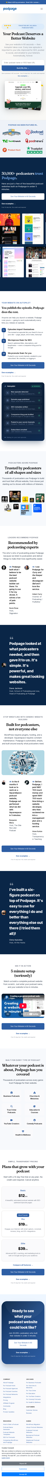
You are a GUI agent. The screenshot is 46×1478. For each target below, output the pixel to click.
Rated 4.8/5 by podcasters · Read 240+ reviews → (23, 2)
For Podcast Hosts (9, 1385)
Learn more (6, 1458)
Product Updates (8, 1412)
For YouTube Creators (33, 1396)
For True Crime (31, 1390)
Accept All (23, 1474)
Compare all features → (23, 1265)
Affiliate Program (8, 1403)
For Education (30, 1393)
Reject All (23, 1463)
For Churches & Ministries (31, 1386)
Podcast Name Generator (8, 1428)
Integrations (7, 1397)
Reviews (29, 1413)
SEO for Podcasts (9, 1437)
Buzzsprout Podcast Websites (32, 1436)
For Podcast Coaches (10, 1391)
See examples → (23, 76)
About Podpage (8, 1382)
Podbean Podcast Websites (32, 1431)
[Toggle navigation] (42, 8)
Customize (23, 1469)
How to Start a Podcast (11, 1424)
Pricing (5, 1400)
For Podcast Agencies (10, 1388)
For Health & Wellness (33, 1402)
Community (6, 1406)
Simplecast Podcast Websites (32, 1441)
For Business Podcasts (33, 1382)
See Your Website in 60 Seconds (23, 196)
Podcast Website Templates (8, 1433)
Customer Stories (32, 1410)
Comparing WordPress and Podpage (10, 1441)
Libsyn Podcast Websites (34, 1427)
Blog (4, 1409)
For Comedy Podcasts (33, 1399)
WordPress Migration (33, 1424)
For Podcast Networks (10, 1394)
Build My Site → (23, 68)
